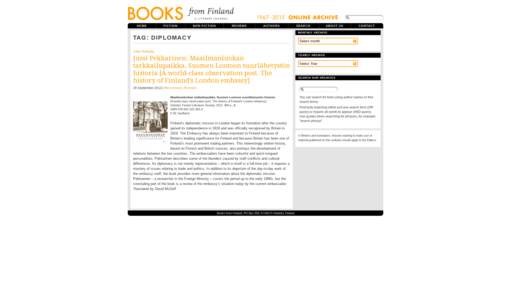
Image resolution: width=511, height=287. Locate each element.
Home (142, 25)
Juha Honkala (143, 51)
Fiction (170, 25)
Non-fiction (204, 25)
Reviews (239, 25)
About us (335, 25)
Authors (271, 25)
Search (303, 25)
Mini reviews (173, 88)
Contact (367, 25)
